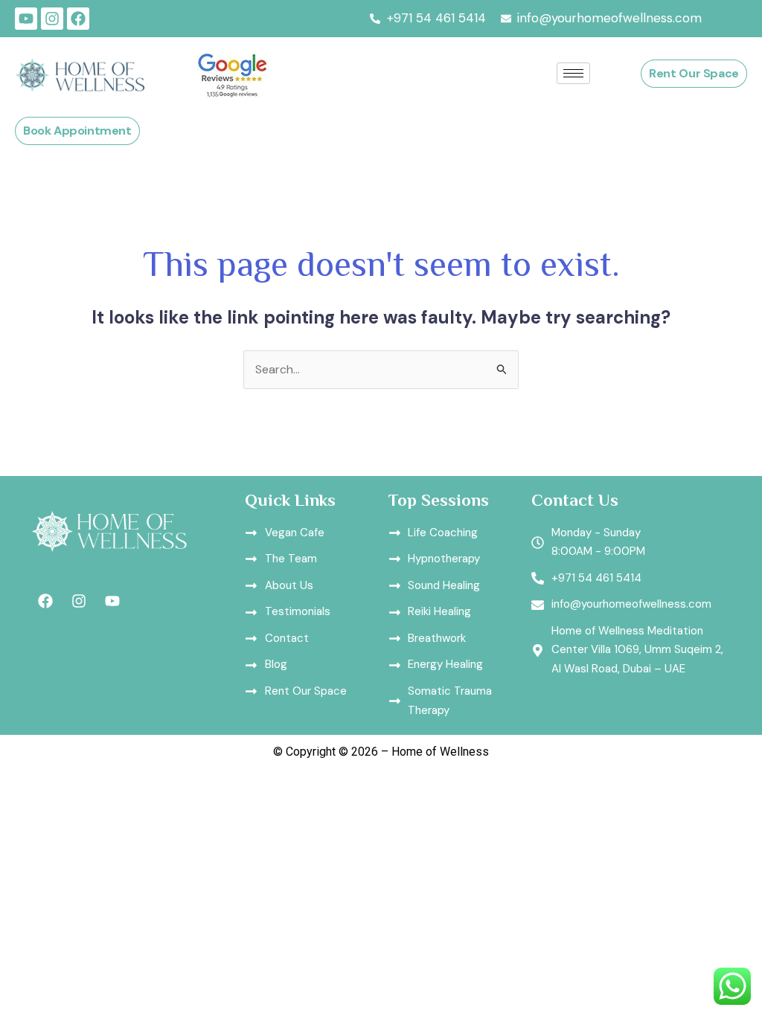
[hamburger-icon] (573, 73)
